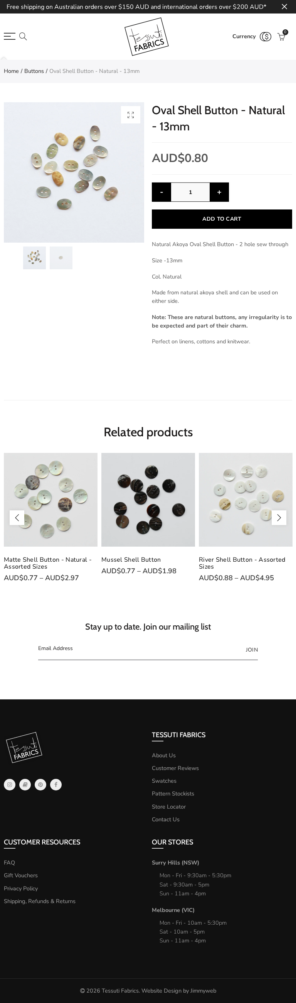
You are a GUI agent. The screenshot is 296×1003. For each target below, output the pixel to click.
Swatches (164, 781)
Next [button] (279, 517)
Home (11, 71)
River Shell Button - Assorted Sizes (242, 563)
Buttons (34, 71)
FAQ (9, 862)
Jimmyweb (203, 991)
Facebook (56, 784)
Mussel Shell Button (131, 559)
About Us (164, 755)
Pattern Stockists (173, 793)
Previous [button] (17, 517)
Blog (25, 784)
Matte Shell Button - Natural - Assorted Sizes (48, 563)
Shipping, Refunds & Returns (40, 901)
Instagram (9, 784)
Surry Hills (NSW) (175, 862)
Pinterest (40, 784)
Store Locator (169, 807)
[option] (74, 172)
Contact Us (166, 819)
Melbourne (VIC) (173, 910)
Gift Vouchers (21, 875)
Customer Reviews (175, 768)
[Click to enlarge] (130, 114)
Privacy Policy (21, 888)
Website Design (161, 991)
